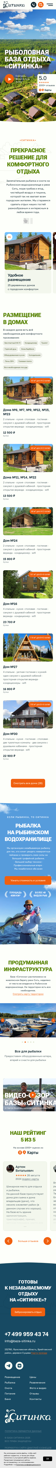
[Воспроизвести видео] (33, 1095)
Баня (8, 1399)
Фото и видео (38, 1388)
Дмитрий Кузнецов (39, 1447)
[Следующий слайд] (53, 1020)
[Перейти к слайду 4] (30, 1042)
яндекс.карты (30, 1178)
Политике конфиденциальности (28, 1464)
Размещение (12, 1377)
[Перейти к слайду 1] (22, 1042)
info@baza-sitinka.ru (20, 1341)
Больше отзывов (28, 1241)
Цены (33, 1377)
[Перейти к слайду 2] (25, 1042)
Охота (8, 1388)
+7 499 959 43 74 (27, 1334)
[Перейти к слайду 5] (33, 1042)
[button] (9, 78)
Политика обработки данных (23, 1431)
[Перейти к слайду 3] (28, 1042)
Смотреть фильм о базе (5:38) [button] (23, 79)
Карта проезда (39, 1352)
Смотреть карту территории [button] (28, 994)
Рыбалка (10, 1382)
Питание (10, 1393)
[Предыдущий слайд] (3, 1020)
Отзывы (34, 1393)
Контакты (36, 1399)
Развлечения (37, 1382)
